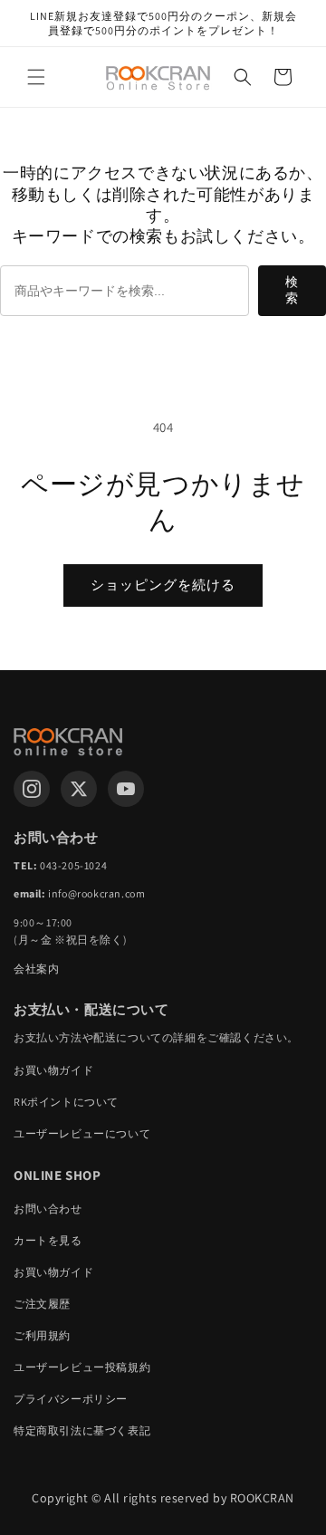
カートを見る (48, 1240)
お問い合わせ (48, 1208)
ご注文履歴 (42, 1303)
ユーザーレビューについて (82, 1133)
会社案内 (36, 968)
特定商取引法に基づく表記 (82, 1430)
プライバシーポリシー (71, 1398)
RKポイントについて (66, 1101)
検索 (291, 289)
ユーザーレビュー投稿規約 (82, 1367)
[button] (36, 77)
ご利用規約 (42, 1335)
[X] (79, 789)
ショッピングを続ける (163, 584)
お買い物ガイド (53, 1070)
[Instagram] (32, 789)
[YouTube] (126, 789)
